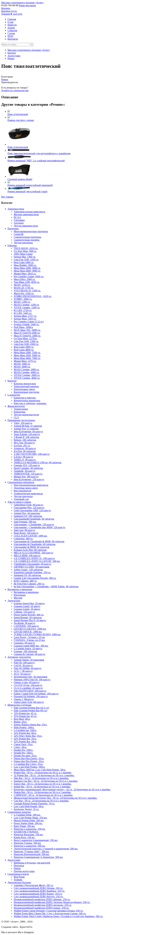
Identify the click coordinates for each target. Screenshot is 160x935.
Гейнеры (12, 245)
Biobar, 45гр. (20, 721)
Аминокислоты (16, 208)
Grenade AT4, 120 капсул (27, 465)
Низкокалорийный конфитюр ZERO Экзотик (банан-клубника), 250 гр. (52, 902)
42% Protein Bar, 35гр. (25, 738)
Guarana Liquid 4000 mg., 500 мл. (31, 645)
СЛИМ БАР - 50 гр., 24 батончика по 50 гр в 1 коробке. (43, 795)
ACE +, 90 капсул (23, 671)
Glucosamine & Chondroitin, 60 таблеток (34, 544)
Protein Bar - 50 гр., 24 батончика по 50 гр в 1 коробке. (42, 792)
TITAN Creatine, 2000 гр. (27, 375)
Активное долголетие (19, 657)
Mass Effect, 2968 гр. (24, 279)
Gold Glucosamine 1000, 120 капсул (32, 510)
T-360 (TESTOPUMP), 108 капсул (32, 454)
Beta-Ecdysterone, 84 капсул (28, 431)
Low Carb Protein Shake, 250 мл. (30, 817)
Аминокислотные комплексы (29, 211)
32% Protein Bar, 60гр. (25, 733)
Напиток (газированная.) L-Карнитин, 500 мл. (38, 857)
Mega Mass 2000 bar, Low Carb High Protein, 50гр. (40, 769)
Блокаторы (19, 411)
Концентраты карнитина (27, 400)
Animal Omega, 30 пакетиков (29, 659)
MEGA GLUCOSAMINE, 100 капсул (33, 552)
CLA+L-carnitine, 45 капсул (28, 688)
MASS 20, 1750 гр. (24, 287)
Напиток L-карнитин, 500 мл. (29, 845)
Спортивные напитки (19, 812)
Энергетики (14, 600)
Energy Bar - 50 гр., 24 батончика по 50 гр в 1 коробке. (43, 783)
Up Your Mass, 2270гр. (25, 338)
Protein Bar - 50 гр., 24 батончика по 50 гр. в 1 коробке (42, 772)
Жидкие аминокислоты (26, 214)
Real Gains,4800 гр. (24, 349)
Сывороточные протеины (27, 237)
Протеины (13, 228)
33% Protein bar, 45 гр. (25, 713)
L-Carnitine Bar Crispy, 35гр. (28, 764)
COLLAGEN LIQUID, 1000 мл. (30, 535)
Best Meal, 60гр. (22, 719)
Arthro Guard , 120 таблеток (28, 569)
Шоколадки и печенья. (20, 705)
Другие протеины (23, 242)
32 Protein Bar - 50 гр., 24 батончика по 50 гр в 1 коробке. (44, 775)
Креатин (12, 380)
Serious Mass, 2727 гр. (25, 316)
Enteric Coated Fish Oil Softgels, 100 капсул (36, 693)
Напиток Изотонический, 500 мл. (32, 854)
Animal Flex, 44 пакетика (27, 513)
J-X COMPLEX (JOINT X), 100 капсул (34, 558)
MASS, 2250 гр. (22, 285)
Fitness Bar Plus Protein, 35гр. (29, 761)
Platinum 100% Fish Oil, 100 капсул (32, 679)
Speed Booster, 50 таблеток (28, 617)
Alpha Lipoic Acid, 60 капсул (29, 702)
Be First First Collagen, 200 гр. (29, 583)
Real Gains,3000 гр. (24, 347)
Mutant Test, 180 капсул (26, 476)
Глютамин (19, 220)
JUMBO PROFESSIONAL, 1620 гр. (33, 296)
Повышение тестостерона (21, 420)
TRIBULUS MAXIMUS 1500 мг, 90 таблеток (37, 462)
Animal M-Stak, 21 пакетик (28, 426)
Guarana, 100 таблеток (25, 651)
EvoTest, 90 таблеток (25, 451)
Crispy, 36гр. (20, 747)
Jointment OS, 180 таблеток (28, 516)
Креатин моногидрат (25, 383)
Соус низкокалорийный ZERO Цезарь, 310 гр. (38, 888)
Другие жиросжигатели (26, 414)
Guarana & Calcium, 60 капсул (29, 654)
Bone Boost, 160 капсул (26, 533)
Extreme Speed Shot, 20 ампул (29, 603)
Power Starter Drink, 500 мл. (28, 823)
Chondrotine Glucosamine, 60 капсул (32, 564)
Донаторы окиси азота (26, 488)
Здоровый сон (21, 499)
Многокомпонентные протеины (31, 231)
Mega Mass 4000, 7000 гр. (27, 358)
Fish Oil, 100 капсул (24, 662)
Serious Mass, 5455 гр (25, 318)
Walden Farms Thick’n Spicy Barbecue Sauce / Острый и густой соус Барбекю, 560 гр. (58, 916)
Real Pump (19, 876)
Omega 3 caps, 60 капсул (26, 682)
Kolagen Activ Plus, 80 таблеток (30, 550)
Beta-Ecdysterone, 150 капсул (29, 479)
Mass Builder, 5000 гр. (25, 265)
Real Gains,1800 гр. (24, 262)
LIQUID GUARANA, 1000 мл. (30, 628)
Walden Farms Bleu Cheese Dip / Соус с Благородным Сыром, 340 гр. (50, 913)
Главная (12, 19)
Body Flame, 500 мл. (24, 826)
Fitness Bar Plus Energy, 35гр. (29, 758)
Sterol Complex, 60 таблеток (28, 468)
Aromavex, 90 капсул (25, 448)
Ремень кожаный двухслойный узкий (27, 191)
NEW (10, 36)
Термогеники (21, 409)
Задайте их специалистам (14, 90)
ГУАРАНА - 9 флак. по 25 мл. (29, 640)
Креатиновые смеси (24, 389)
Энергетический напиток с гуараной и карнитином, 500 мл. (46, 848)
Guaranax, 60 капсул (24, 643)
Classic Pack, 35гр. (23, 744)
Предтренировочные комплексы (31, 485)
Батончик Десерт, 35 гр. (26, 809)
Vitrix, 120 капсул (23, 423)
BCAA (17, 217)
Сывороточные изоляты (26, 239)
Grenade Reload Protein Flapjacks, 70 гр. (34, 803)
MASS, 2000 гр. (22, 364)
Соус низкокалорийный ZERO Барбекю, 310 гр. (39, 891)
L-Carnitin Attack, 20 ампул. (28, 648)
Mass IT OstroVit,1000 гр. (27, 333)
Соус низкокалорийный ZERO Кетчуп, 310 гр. (38, 896)
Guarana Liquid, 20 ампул (27, 606)
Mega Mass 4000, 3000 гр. (27, 270)
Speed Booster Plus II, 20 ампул (30, 620)
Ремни (11, 58)
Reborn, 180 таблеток (25, 440)
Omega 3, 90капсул (24, 699)
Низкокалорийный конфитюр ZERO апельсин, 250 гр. (43, 905)
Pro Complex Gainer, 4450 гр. (29, 276)
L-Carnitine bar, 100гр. (25, 730)
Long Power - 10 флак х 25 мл (29, 637)
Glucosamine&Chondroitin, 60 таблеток (34, 519)
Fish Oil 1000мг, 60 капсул (27, 668)
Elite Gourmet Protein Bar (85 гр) (30, 710)
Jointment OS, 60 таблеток (27, 575)
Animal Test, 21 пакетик (26, 428)
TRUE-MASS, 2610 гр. (26, 248)
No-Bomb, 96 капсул (24, 623)
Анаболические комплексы (28, 493)
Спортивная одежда (18, 874)
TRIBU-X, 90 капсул (25, 459)
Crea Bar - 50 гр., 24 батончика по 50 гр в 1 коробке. (41, 800)
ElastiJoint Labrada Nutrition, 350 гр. (32, 572)
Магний (18, 597)
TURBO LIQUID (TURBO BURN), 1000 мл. (37, 634)
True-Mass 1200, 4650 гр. (27, 282)
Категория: (7, 76)
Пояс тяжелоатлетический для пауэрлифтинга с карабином (39, 153)
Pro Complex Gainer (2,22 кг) (29, 321)
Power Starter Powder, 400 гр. (29, 614)
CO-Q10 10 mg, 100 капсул (28, 685)
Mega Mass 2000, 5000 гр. (27, 355)
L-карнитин (14, 395)
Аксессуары (14, 55)
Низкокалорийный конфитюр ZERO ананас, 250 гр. (41, 908)
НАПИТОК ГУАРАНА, (26, 831)
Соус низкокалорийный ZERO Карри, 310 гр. (38, 893)
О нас (11, 22)
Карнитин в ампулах (25, 397)
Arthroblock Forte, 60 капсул (28, 504)
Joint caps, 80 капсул (24, 530)
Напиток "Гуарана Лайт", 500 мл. (31, 851)
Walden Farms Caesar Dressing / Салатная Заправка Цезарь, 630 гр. (48, 910)
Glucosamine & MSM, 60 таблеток (31, 547)
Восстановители (22, 490)
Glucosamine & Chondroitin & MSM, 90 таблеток (39, 541)
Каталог (12, 53)
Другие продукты (23, 496)
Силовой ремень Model (20, 179)
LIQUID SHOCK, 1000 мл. (28, 631)
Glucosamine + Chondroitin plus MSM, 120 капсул (39, 527)
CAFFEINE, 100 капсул (26, 626)
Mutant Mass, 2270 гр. (25, 361)
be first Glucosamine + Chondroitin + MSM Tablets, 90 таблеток (46, 586)
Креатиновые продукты (26, 392)
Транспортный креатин (26, 386)
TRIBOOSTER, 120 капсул (28, 473)
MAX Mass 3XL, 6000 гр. (27, 330)
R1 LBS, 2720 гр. (23, 310)
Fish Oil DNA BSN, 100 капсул (30, 690)
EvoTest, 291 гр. (22, 445)
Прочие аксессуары (24, 871)
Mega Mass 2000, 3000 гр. (27, 268)
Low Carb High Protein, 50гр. (29, 806)
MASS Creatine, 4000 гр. (26, 372)
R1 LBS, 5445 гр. (23, 313)
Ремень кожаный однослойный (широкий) (30, 185)
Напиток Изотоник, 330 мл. (28, 834)
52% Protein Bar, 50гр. (25, 741)
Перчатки (19, 865)
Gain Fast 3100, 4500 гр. (26, 344)
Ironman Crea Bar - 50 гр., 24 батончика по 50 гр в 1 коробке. (46, 781)
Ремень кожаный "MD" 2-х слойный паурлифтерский (36, 160)
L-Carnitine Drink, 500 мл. (27, 814)
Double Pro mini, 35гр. (25, 755)
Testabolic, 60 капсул (24, 471)
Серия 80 (18, 234)
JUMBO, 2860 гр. (23, 299)
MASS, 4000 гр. (22, 366)
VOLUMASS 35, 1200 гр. (27, 290)
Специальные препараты (21, 482)
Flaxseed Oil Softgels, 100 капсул (31, 696)
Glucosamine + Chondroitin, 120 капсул (34, 524)
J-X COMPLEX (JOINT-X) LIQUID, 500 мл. (37, 561)
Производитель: (9, 82)
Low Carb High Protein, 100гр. (29, 767)
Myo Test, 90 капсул (24, 442)
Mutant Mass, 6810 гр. (25, 273)
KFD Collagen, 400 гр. (25, 581)
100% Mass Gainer (23, 254)
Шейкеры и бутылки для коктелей (32, 862)
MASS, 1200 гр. (22, 301)
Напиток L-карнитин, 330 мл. (29, 829)
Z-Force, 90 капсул (23, 457)
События (12, 30)
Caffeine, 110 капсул (24, 612)
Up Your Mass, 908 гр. (25, 251)
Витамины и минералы (20, 589)
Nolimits (18, 879)
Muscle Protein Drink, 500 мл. (29, 820)
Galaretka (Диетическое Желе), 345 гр (33, 885)
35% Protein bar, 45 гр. (25, 716)
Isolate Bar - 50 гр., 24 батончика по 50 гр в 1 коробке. (42, 786)
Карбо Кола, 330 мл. (24, 837)
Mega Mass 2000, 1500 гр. (27, 352)
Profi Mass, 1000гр (23, 327)
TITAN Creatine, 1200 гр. (27, 307)
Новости (12, 24)
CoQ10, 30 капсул (23, 665)
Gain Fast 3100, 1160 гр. (26, 259)
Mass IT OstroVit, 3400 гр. (27, 335)
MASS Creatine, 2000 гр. (26, 369)
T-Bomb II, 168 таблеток (26, 437)
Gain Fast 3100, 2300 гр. (26, 341)
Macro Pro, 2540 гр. (24, 293)
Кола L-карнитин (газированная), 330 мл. (36, 840)
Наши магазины (27, 5)
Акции (11, 27)
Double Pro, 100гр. (23, 750)
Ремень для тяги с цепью (21, 120)
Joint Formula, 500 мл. (25, 521)
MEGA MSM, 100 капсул (27, 555)
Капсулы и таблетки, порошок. (30, 403)
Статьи (11, 33)
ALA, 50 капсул (22, 674)
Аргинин (19, 223)
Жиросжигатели (16, 406)
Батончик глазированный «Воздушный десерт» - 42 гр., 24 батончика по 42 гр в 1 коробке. (62, 789)
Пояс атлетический (18, 114)
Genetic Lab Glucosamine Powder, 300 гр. (35, 578)
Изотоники (20, 595)
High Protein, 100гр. (24, 727)
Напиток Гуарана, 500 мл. (27, 843)
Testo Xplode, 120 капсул (27, 434)
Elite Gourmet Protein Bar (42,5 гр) (31, 707)
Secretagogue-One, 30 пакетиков (30, 676)
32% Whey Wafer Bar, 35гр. (28, 736)
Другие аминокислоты (26, 225)
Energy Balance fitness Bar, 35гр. (30, 724)
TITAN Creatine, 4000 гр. (27, 378)
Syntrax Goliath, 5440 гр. (26, 324)
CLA (16, 417)
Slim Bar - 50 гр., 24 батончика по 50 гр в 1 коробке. (41, 778)
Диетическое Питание (19, 882)
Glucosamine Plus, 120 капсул (29, 507)
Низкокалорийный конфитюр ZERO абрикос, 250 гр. (42, 899)
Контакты (13, 39)
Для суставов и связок (19, 502)
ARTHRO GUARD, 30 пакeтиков (31, 566)
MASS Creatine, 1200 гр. (26, 304)
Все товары (7, 196)
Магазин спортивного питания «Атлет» (22, 2)
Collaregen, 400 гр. (23, 538)
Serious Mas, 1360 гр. (25, 256)
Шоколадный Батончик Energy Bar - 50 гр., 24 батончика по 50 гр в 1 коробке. (55, 798)
